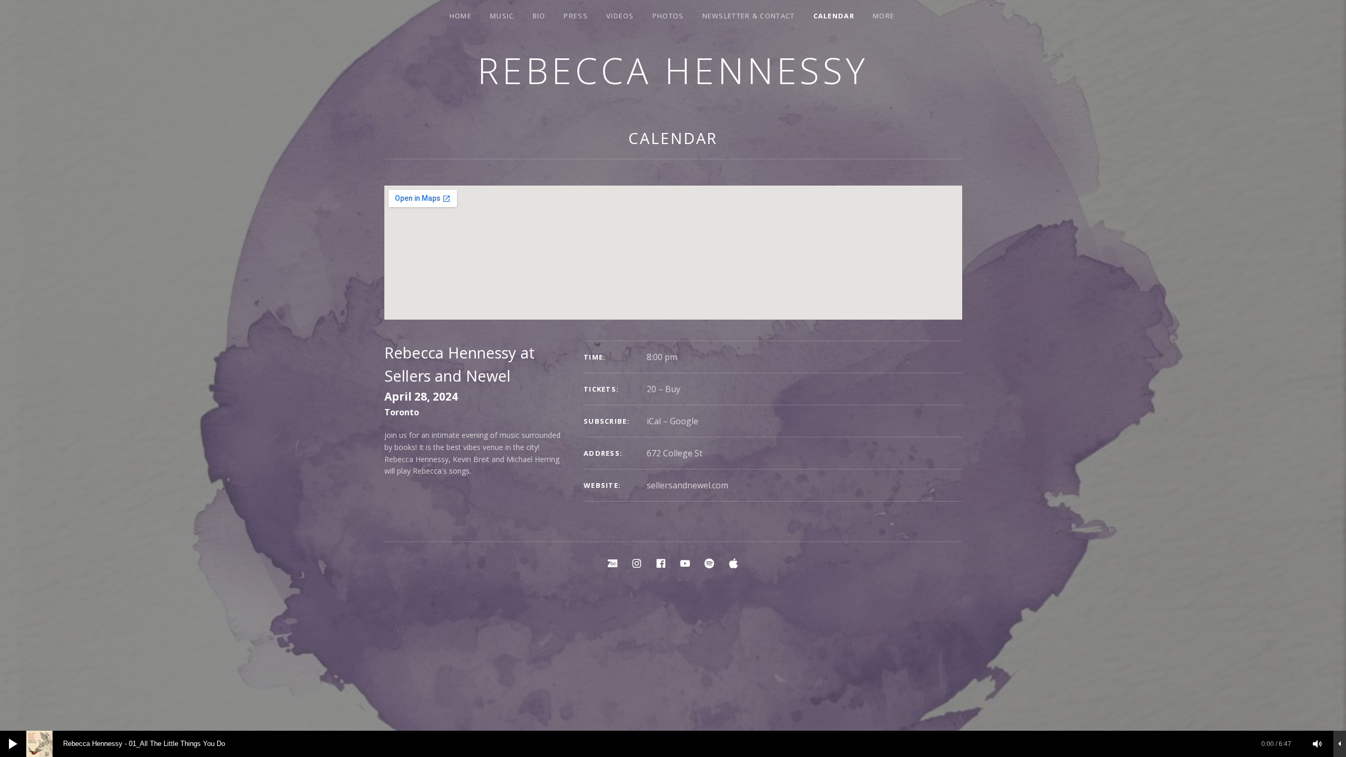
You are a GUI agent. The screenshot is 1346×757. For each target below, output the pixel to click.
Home (461, 16)
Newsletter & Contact (748, 16)
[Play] (13, 743)
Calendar (833, 16)
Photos (668, 16)
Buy (672, 389)
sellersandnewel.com (687, 485)
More (883, 16)
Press (576, 16)
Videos (620, 16)
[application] (673, 744)
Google (684, 421)
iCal (654, 421)
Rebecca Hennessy (673, 70)
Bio (539, 16)
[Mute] (1317, 743)
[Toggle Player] (1339, 743)
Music (502, 16)
